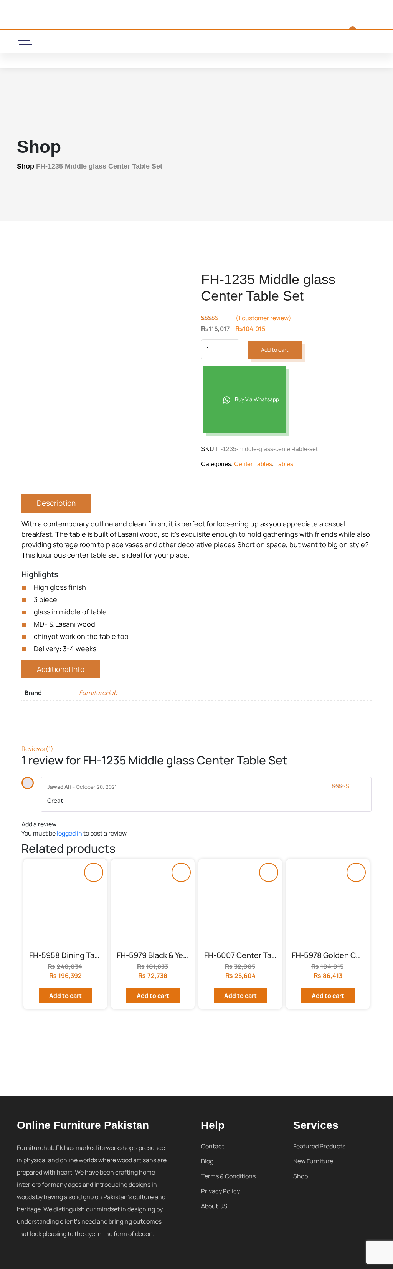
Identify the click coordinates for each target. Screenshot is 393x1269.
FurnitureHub (98, 692)
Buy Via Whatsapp (256, 399)
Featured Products (319, 1146)
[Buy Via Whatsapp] (93, 872)
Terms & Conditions (228, 1176)
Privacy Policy (220, 1191)
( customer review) (263, 318)
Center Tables (253, 464)
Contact (212, 1146)
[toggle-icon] (25, 40)
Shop (25, 166)
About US (214, 1206)
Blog (207, 1161)
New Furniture (313, 1161)
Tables (284, 464)
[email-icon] (141, 41)
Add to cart (275, 349)
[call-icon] (116, 41)
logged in (69, 833)
